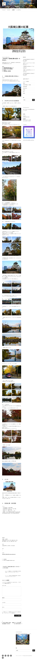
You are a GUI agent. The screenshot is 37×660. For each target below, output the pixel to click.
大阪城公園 (8, 560)
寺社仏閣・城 (11, 560)
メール (3, 602)
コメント (4, 585)
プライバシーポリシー (19, 655)
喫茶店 (24, 83)
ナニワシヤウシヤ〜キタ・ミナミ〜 (20, 4)
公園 (5, 560)
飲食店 (24, 93)
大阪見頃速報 (4, 559)
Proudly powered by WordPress (27, 655)
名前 (3, 597)
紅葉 (13, 560)
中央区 (4, 560)
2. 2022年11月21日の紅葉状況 (7, 68)
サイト (3, 607)
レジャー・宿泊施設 (26, 81)
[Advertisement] (18, 18)
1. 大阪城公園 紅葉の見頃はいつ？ (8, 67)
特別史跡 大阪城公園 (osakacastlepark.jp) (8, 554)
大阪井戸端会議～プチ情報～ (27, 84)
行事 (23, 91)
